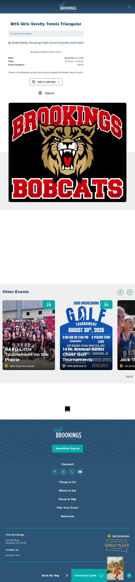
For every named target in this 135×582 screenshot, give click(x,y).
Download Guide (86, 575)
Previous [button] (120, 292)
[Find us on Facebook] (55, 474)
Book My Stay (51, 575)
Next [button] (130, 292)
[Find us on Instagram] (63, 474)
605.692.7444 (13, 555)
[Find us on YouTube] (80, 474)
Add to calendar (46, 81)
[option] (67, 152)
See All (129, 376)
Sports (80, 65)
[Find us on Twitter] (72, 474)
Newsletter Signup (68, 448)
